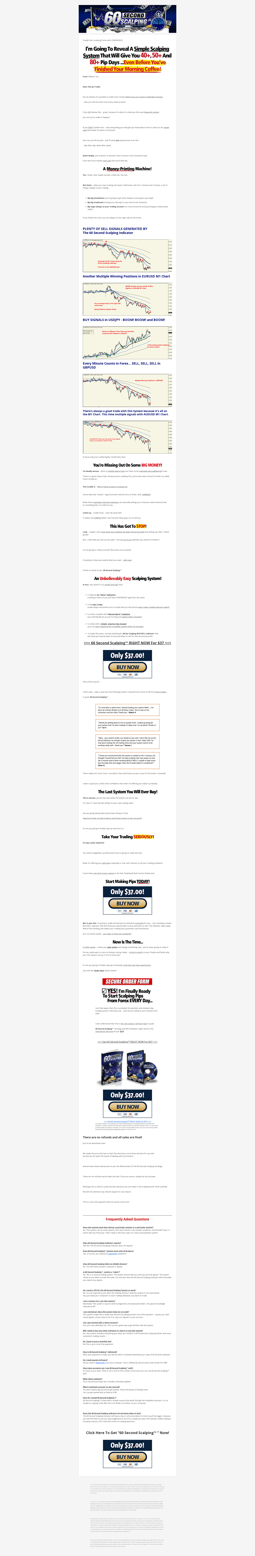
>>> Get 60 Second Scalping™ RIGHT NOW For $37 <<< (127, 1041)
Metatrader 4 (101, 1362)
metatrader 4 (112, 1254)
